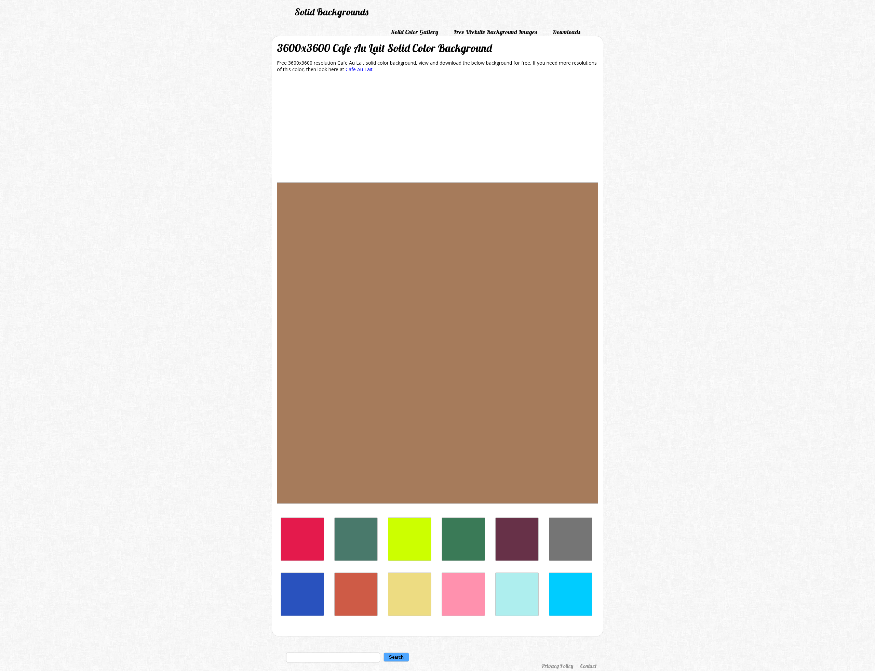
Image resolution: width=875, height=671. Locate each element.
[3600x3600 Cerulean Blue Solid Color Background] (302, 614)
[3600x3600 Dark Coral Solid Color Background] (356, 614)
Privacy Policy (557, 665)
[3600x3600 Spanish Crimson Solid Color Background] (302, 559)
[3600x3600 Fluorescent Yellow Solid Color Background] (409, 559)
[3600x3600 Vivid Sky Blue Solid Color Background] (570, 614)
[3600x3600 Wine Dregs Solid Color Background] (517, 559)
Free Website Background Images (495, 32)
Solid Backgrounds (331, 12)
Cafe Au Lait (359, 69)
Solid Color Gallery (414, 32)
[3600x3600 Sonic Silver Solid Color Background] (570, 559)
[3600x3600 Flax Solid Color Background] (409, 614)
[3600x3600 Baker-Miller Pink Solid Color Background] (463, 614)
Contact (588, 665)
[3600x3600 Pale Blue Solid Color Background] (517, 614)
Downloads (566, 32)
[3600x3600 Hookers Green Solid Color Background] (356, 559)
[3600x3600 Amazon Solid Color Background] (463, 559)
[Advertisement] (437, 128)
